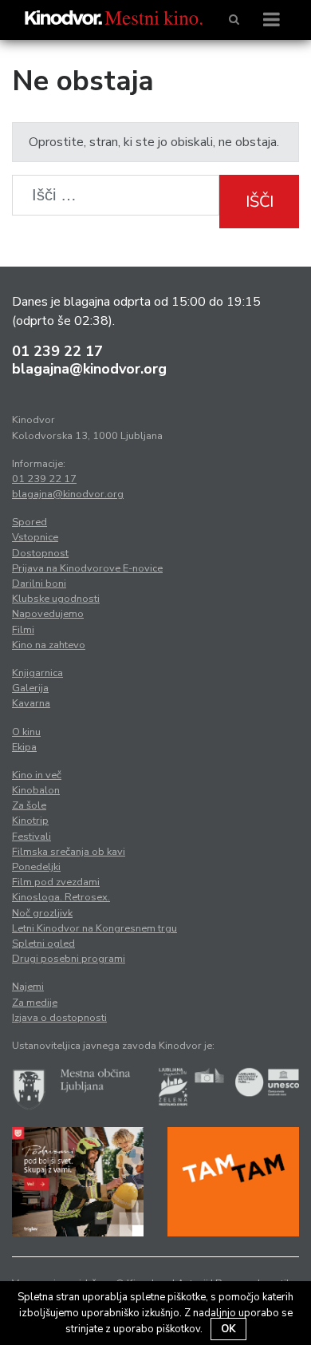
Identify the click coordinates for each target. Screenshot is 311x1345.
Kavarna (31, 703)
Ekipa (24, 747)
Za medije (34, 1002)
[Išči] (234, 20)
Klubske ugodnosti (56, 598)
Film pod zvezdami (56, 882)
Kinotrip (30, 820)
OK (228, 1329)
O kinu (26, 732)
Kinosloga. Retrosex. (61, 897)
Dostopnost (40, 553)
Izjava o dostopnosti (59, 1018)
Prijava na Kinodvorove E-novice (87, 568)
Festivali (31, 836)
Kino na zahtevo (48, 645)
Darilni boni (39, 583)
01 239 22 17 (57, 351)
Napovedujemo (48, 614)
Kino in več (36, 775)
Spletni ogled (43, 943)
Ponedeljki (36, 867)
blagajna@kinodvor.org (89, 368)
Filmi (23, 630)
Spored (29, 522)
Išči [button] (260, 201)
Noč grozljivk (42, 913)
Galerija (30, 688)
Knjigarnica (37, 673)
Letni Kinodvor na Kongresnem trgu (94, 928)
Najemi (28, 986)
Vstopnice (35, 537)
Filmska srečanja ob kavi (68, 852)
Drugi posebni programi (68, 958)
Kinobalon (36, 790)
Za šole (29, 805)
